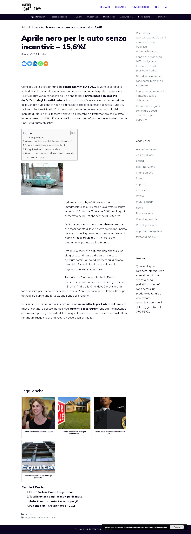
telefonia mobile (146, 237)
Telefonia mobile (163, 17)
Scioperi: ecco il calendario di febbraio (45, 145)
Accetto (177, 527)
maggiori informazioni (158, 527)
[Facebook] (24, 63)
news (28, 514)
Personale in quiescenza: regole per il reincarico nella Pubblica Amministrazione (151, 42)
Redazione (120, 7)
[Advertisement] (74, 75)
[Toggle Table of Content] (71, 133)
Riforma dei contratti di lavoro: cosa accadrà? (50, 153)
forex (139, 178)
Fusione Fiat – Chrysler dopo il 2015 (52, 505)
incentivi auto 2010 (83, 86)
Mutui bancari (109, 17)
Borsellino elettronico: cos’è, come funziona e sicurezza (149, 81)
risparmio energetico (149, 231)
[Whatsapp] (40, 63)
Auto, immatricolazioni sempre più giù (53, 501)
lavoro (140, 196)
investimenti (143, 190)
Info (157, 7)
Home (34, 27)
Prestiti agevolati (146, 219)
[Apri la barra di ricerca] (166, 7)
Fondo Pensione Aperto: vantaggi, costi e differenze (151, 95)
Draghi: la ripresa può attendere (42, 149)
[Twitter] (29, 63)
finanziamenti (144, 172)
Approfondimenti (38, 17)
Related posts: (37, 157)
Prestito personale (59, 17)
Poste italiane (144, 17)
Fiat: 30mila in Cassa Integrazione (51, 492)
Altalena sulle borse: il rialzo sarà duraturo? (48, 141)
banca (140, 160)
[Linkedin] (35, 63)
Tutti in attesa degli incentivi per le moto (55, 496)
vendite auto (50, 517)
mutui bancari (145, 201)
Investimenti (92, 17)
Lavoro (79, 17)
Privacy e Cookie (140, 7)
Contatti (105, 7)
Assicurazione (126, 17)
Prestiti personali (146, 225)
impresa (141, 184)
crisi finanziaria (145, 166)
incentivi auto (36, 517)
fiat (26, 517)
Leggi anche (37, 137)
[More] (45, 63)
